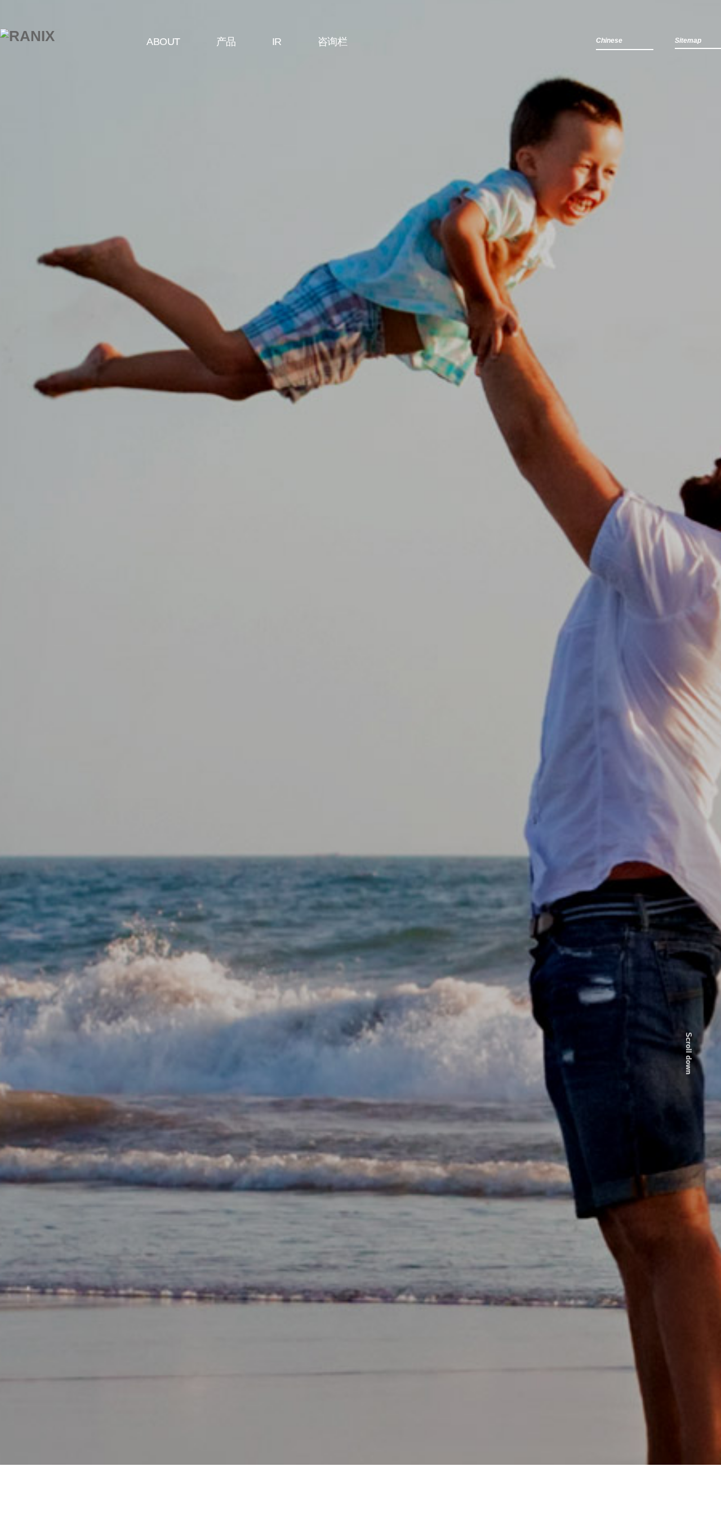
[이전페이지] (21, 780)
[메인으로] (27, 36)
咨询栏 (333, 41)
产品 (226, 41)
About (163, 41)
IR (277, 41)
